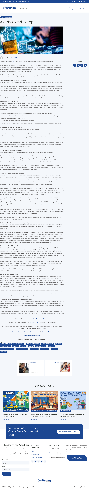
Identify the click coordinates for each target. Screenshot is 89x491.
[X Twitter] (78, 65)
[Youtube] (74, 1)
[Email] (85, 65)
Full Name (5, 459)
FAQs (32, 451)
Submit (7, 473)
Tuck (14, 61)
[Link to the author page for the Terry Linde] (1, 57)
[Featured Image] (16, 400)
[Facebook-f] (67, 1)
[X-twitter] (70, 1)
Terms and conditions (37, 457)
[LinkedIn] (81, 65)
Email (3, 466)
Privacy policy (35, 454)
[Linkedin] (72, 1)
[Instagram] (76, 1)
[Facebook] (74, 65)
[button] (7, 1)
